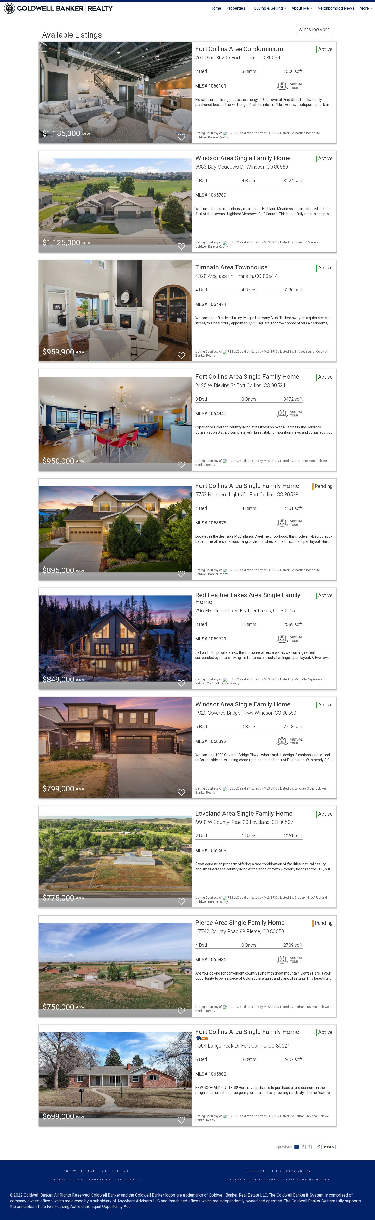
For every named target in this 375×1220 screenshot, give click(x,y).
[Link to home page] (61, 8)
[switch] (181, 135)
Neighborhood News (336, 8)
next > (329, 1147)
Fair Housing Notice (308, 1179)
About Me (303, 10)
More (366, 10)
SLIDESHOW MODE (314, 30)
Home (215, 8)
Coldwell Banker (82, 1171)
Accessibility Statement (254, 1179)
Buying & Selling (271, 10)
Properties (238, 10)
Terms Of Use (260, 1171)
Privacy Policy (295, 1171)
